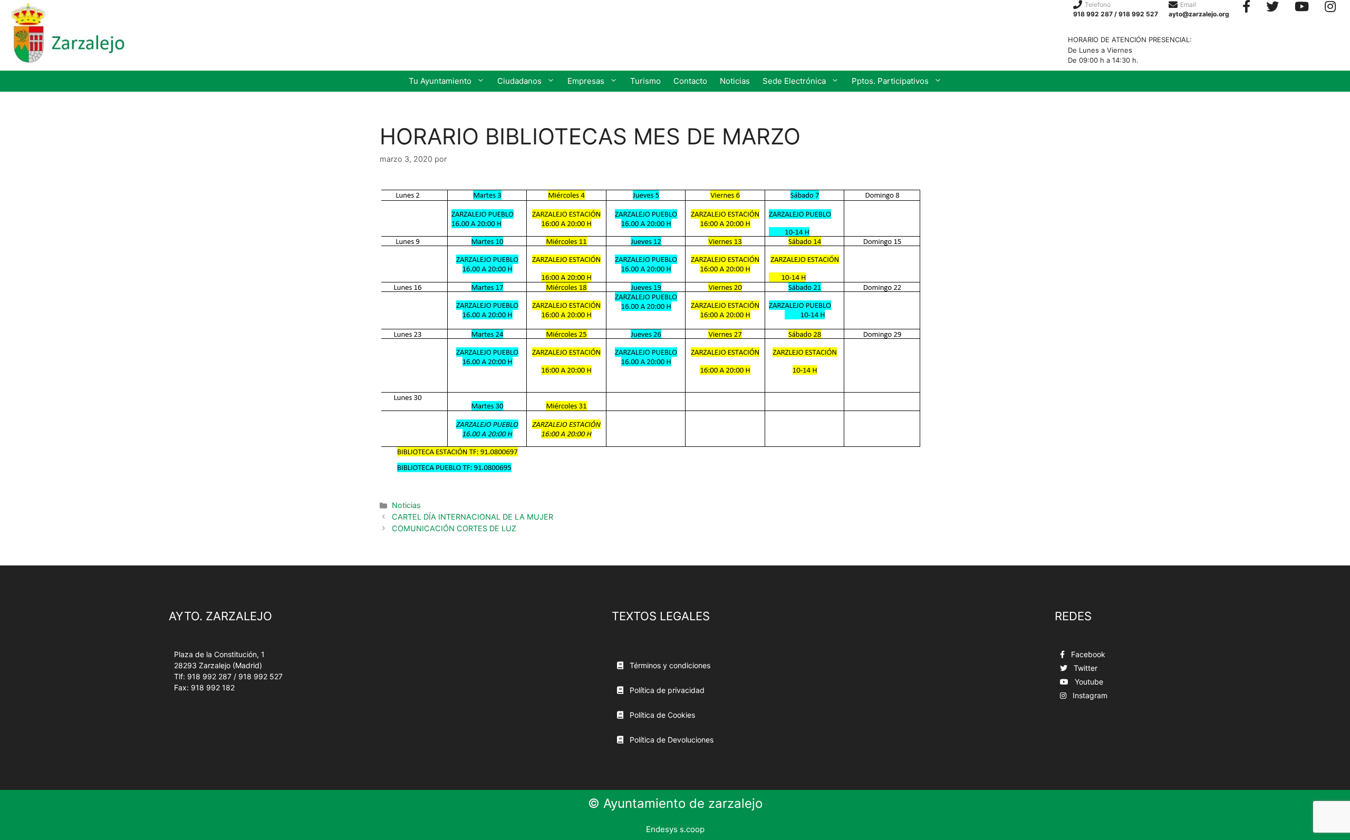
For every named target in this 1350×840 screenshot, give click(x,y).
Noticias (735, 81)
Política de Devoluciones (670, 739)
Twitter (1084, 667)
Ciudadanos (519, 81)
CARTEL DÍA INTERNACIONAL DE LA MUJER (472, 516)
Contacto (690, 81)
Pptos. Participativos (890, 81)
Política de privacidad (666, 690)
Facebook (1087, 654)
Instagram (1089, 695)
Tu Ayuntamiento (440, 81)
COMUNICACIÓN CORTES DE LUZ (454, 528)
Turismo (645, 81)
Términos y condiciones (669, 665)
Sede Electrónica (794, 81)
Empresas (585, 81)
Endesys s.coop (675, 829)
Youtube (1088, 681)
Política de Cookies (661, 714)
